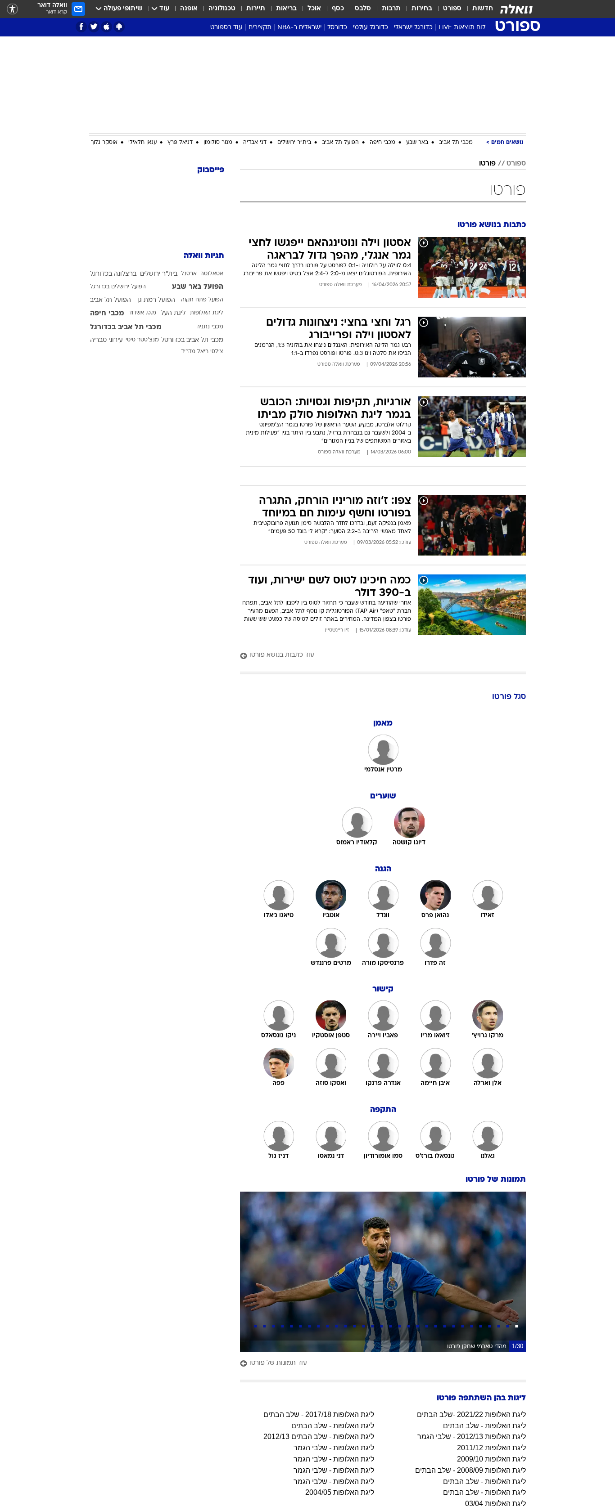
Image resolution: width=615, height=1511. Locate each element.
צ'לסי (216, 351)
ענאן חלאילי (142, 142)
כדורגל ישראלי (413, 28)
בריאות (286, 8)
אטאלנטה (211, 274)
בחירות (422, 8)
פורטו (487, 163)
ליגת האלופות (206, 313)
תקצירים (260, 28)
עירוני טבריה (106, 340)
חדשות (482, 8)
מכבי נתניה (209, 327)
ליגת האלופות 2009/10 (491, 1459)
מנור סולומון (217, 142)
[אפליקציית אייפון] (106, 26)
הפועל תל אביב (340, 142)
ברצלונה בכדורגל (113, 274)
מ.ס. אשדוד (142, 313)
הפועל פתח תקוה (202, 300)
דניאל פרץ (180, 142)
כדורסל (337, 28)
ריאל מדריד (194, 351)
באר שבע (417, 142)
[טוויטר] (93, 26)
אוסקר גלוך (104, 142)
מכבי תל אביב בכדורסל (192, 340)
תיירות (255, 8)
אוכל (314, 8)
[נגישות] (12, 9)
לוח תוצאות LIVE (462, 28)
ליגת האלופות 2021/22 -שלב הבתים (471, 1414)
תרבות (391, 8)
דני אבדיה (255, 142)
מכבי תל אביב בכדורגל (126, 327)
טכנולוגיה (221, 8)
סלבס (363, 8)
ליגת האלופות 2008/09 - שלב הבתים (470, 1470)
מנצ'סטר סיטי (142, 340)
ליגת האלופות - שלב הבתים (484, 1426)
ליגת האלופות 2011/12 (491, 1448)
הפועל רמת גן (156, 300)
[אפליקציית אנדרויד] (119, 26)
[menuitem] (477, 9)
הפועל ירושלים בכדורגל (118, 287)
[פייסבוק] (81, 26)
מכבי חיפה (382, 142)
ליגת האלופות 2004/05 (339, 1492)
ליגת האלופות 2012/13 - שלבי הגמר (471, 1436)
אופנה (189, 8)
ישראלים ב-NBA (299, 28)
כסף (338, 8)
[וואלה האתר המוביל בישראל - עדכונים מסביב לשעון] (516, 8)
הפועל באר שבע (197, 287)
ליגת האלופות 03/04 (495, 1503)
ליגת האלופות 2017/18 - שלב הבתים (318, 1414)
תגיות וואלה (204, 256)
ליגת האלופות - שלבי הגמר (334, 1448)
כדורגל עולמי (370, 28)
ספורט (452, 8)
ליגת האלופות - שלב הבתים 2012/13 (318, 1436)
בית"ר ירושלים (294, 142)
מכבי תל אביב (456, 142)
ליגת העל (173, 313)
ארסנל (189, 274)
